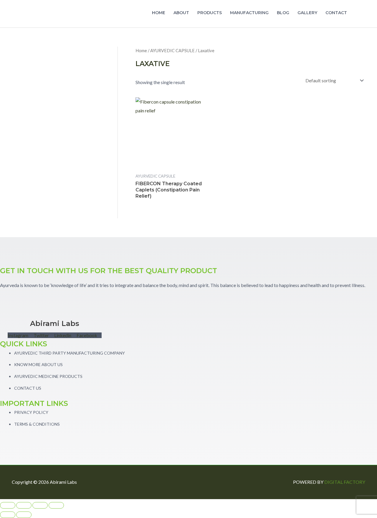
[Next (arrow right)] (24, 515)
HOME (158, 12)
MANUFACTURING (249, 12)
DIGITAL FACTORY (344, 482)
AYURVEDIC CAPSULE (172, 50)
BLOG (283, 12)
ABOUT (181, 12)
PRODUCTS (209, 12)
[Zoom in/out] (7, 505)
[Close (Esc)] (56, 505)
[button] (358, 13)
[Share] (40, 505)
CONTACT (336, 12)
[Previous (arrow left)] (7, 515)
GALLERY (307, 12)
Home (141, 50)
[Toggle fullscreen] (24, 505)
